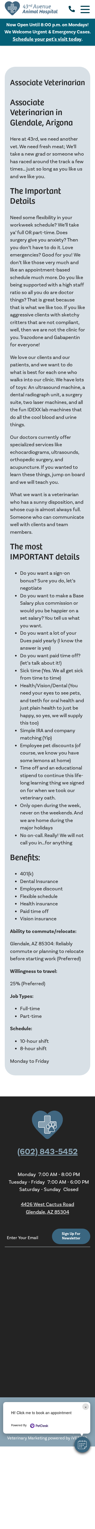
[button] (82, 1445)
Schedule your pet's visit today (47, 39)
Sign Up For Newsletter (71, 1236)
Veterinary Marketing (27, 1438)
